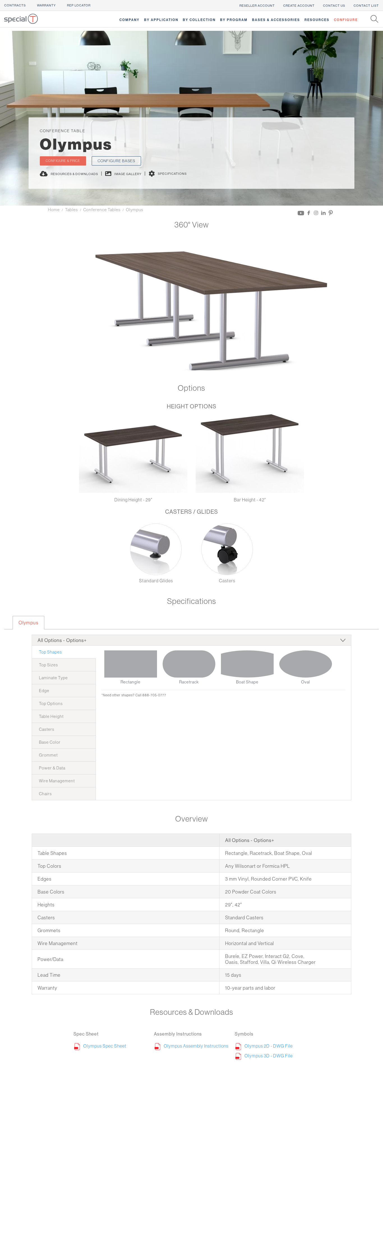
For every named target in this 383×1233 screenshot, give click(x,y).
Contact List (366, 6)
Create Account (299, 6)
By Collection (199, 20)
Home (54, 209)
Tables (71, 209)
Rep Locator (79, 5)
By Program (234, 20)
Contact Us (334, 6)
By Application (161, 20)
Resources (316, 20)
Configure (346, 20)
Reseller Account (257, 6)
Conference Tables (102, 209)
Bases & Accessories (276, 20)
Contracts (15, 5)
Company (129, 20)
